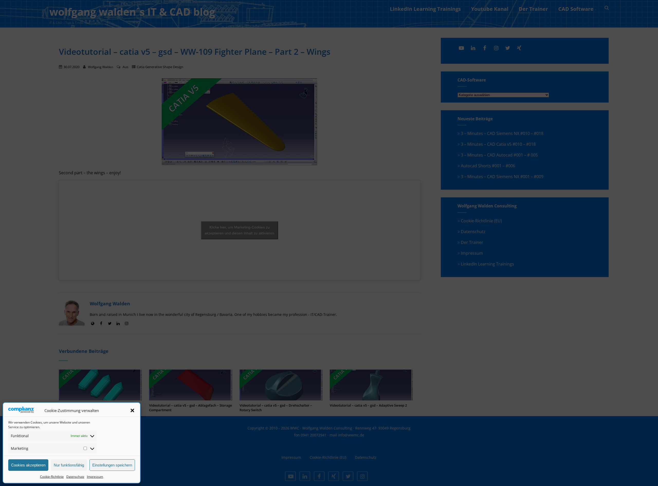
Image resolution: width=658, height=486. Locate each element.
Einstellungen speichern (112, 465)
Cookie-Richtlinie (52, 476)
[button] (132, 410)
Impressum (95, 476)
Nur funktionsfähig (69, 465)
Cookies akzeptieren (28, 465)
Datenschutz (75, 476)
